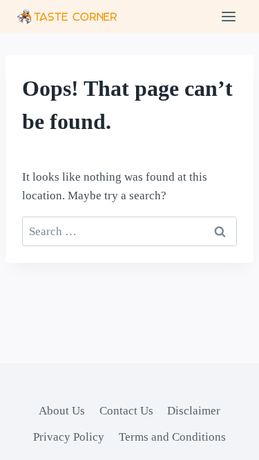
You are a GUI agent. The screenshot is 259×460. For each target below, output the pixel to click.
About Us (62, 410)
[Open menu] (228, 16)
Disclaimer (193, 410)
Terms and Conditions (172, 436)
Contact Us (126, 410)
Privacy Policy (68, 436)
